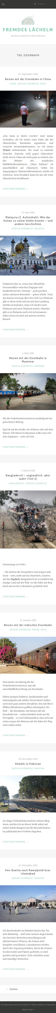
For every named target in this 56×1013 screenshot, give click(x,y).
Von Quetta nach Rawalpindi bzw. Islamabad (28, 872)
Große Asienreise (28, 84)
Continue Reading (15, 189)
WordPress (24, 1005)
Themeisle (50, 1005)
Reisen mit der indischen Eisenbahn (28, 625)
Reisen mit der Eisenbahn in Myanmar (28, 359)
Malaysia (39, 229)
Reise (43, 84)
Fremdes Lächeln (28, 29)
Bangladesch (16, 483)
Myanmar (39, 366)
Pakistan (39, 768)
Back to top (27, 1010)
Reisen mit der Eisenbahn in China (28, 79)
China (13, 84)
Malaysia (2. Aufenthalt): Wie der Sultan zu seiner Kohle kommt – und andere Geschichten (28, 221)
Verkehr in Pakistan (28, 763)
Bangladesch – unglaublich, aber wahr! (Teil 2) (28, 477)
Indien (35, 630)
